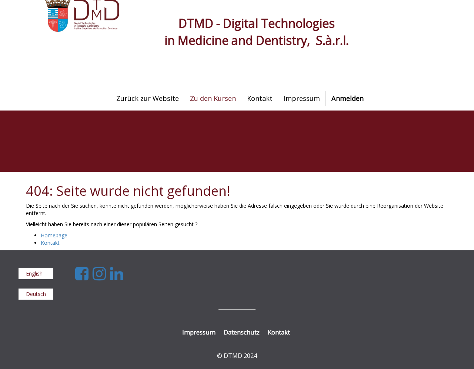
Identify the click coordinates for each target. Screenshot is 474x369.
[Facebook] (84, 273)
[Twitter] (101, 273)
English (34, 273)
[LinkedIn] (116, 273)
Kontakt (50, 242)
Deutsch (36, 293)
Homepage (54, 235)
